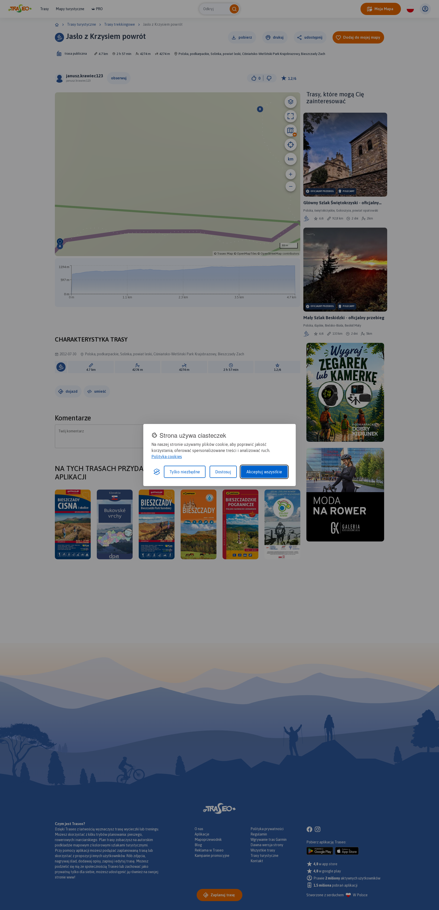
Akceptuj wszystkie (264, 471)
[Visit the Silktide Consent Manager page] (157, 472)
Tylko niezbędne (184, 471)
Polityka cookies (166, 456)
